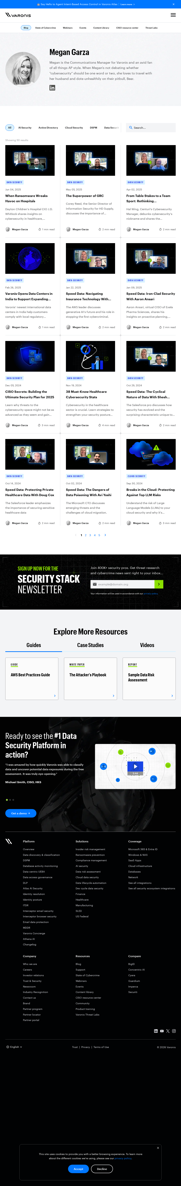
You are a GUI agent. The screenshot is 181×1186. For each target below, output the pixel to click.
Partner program (32, 1008)
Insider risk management (90, 849)
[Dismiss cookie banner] (158, 1148)
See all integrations (139, 882)
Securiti (132, 991)
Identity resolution (34, 893)
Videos (147, 645)
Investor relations (33, 975)
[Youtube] (162, 1031)
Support (80, 969)
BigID (131, 963)
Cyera (131, 975)
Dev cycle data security (89, 888)
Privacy (85, 1046)
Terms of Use (101, 1046)
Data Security (112, 127)
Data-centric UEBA (34, 871)
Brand (26, 1003)
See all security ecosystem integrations (151, 888)
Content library (85, 991)
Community (83, 1003)
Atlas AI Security (33, 888)
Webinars (67, 27)
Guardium (134, 980)
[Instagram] (174, 1031)
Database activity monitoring (40, 865)
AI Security (24, 127)
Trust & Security (32, 980)
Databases (134, 871)
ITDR (25, 905)
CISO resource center (127, 27)
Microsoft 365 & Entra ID (142, 849)
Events (83, 27)
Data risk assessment (88, 871)
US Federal (82, 916)
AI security (82, 865)
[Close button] (173, 4)
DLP (25, 882)
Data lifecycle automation (91, 882)
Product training (85, 1008)
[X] (168, 1031)
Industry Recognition (35, 991)
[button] (173, 15)
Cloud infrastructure (140, 865)
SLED (79, 910)
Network (133, 877)
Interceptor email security (38, 910)
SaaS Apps (134, 860)
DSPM (93, 127)
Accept (78, 1168)
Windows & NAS (138, 854)
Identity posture (32, 899)
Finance (80, 893)
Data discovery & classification (41, 854)
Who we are (30, 963)
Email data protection (36, 921)
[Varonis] (18, 15)
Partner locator (32, 1014)
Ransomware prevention (90, 854)
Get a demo (19, 813)
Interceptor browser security (40, 916)
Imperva (133, 986)
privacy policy (123, 1158)
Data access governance (37, 877)
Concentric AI (136, 969)
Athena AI (29, 938)
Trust (75, 1046)
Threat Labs (151, 27)
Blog (78, 963)
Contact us (29, 997)
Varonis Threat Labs (87, 1014)
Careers (27, 969)
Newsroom (29, 986)
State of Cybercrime (45, 27)
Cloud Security (74, 127)
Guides (34, 645)
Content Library (101, 27)
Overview (28, 849)
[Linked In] (156, 1031)
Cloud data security (87, 877)
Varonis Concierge (34, 933)
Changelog (29, 944)
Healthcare (82, 899)
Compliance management (91, 860)
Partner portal (31, 1020)
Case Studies (90, 645)
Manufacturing (84, 905)
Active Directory (48, 127)
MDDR (26, 927)
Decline (102, 1168)
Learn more (126, 4)
